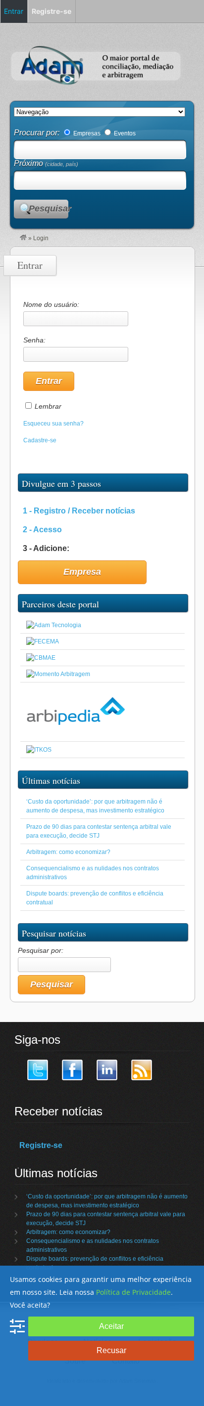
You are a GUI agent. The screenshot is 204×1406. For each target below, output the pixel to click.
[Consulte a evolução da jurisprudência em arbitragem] (75, 733)
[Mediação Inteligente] (38, 749)
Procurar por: (37, 132)
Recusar (111, 1350)
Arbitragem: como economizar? (68, 852)
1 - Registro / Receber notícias (79, 511)
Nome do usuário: (51, 304)
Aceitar (111, 1326)
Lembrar (48, 406)
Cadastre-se (39, 440)
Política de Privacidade (133, 1292)
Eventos (124, 133)
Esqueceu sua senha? (53, 423)
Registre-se (40, 1145)
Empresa (82, 572)
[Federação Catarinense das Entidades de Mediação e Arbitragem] (42, 641)
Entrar (13, 11)
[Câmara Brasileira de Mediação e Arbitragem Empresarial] (40, 657)
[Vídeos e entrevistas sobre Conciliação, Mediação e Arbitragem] (58, 674)
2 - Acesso (42, 529)
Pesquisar (48, 208)
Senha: (34, 340)
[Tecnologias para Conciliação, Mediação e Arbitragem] (53, 625)
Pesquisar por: (40, 950)
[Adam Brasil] (23, 238)
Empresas (86, 133)
